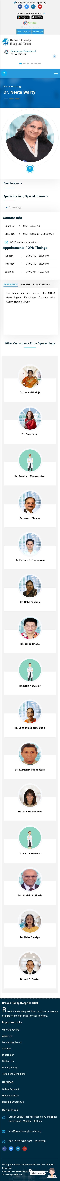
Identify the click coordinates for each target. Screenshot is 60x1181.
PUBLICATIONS (41, 284)
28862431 (48, 234)
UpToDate (32, 23)
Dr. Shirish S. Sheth (30, 895)
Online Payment (23, 32)
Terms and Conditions (13, 1073)
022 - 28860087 (32, 234)
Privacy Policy (10, 1067)
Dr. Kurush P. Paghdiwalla (30, 769)
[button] (20, 63)
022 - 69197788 (37, 1141)
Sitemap (6, 1048)
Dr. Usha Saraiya (30, 937)
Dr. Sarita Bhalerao (30, 853)
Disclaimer (8, 1054)
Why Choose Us (10, 1029)
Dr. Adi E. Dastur (30, 979)
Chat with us (38, 1173)
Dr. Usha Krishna (30, 602)
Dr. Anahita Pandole (30, 811)
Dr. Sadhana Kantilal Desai (29, 727)
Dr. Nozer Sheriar (30, 518)
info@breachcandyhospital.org (31, 2)
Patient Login (37, 32)
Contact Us (8, 1061)
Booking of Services (13, 1102)
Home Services (30, 27)
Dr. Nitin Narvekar (30, 685)
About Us (7, 1036)
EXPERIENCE (10, 284)
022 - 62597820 (18, 54)
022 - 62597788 (32, 226)
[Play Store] (23, 17)
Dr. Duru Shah (30, 434)
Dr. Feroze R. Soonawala (30, 560)
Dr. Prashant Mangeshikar (30, 476)
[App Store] (37, 17)
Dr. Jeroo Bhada (30, 643)
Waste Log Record (12, 1042)
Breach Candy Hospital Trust (27, 1164)
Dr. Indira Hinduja (30, 392)
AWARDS (25, 284)
